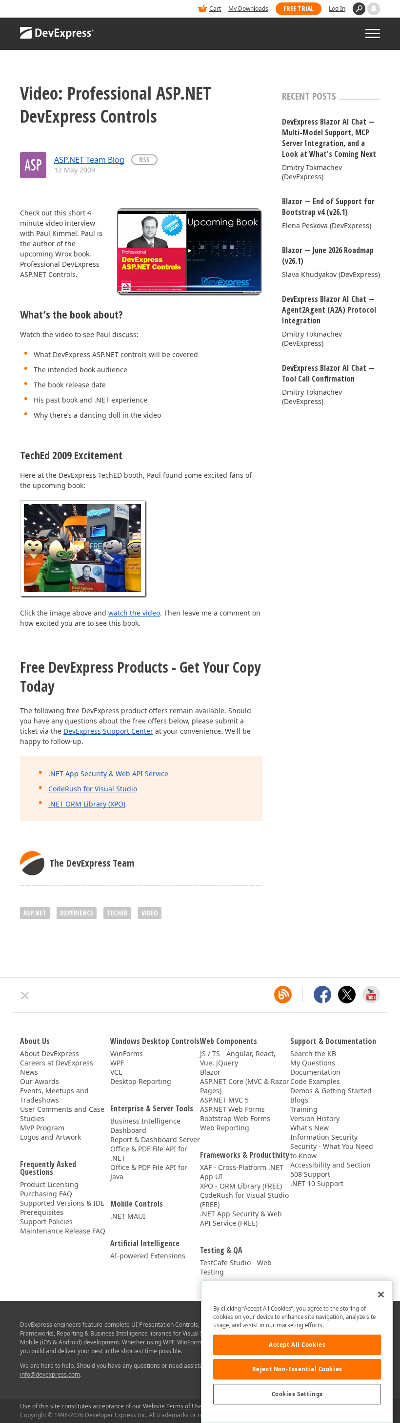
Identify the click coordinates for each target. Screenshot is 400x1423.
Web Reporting (224, 1127)
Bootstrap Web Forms (235, 1118)
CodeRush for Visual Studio (92, 788)
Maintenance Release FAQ (62, 1230)
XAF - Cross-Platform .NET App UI (241, 1172)
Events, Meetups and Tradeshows (54, 1095)
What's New (309, 1127)
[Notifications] (373, 8)
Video (149, 912)
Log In (337, 8)
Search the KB (313, 1053)
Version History (315, 1118)
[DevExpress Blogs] (283, 994)
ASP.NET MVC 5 (224, 1099)
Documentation (315, 1072)
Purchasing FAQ (46, 1193)
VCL (116, 1072)
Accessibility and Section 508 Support (330, 1169)
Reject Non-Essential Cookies (297, 1369)
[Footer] (25, 995)
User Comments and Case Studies (62, 1113)
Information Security (324, 1137)
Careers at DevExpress (56, 1062)
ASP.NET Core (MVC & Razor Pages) (244, 1086)
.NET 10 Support (316, 1183)
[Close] (381, 1294)
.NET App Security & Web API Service (108, 773)
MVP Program (42, 1127)
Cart (215, 8)
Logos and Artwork (50, 1137)
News (29, 1072)
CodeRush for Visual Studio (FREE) (244, 1199)
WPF (117, 1062)
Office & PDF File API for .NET (148, 1153)
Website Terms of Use (172, 1406)
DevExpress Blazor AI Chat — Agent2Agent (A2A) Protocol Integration (329, 310)
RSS (144, 159)
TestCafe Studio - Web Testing (236, 1267)
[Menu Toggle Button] (372, 33)
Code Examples (315, 1081)
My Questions (312, 1062)
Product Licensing (49, 1184)
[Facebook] (322, 994)
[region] (297, 1351)
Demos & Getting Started (331, 1090)
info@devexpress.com (50, 1374)
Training (304, 1109)
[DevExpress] (50, 9)
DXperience (76, 912)
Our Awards (39, 1081)
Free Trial (298, 8)
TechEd (117, 912)
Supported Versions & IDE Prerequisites (62, 1207)
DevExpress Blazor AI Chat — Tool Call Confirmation (328, 373)
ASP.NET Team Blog (89, 159)
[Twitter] (347, 994)
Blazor (210, 1072)
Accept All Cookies (297, 1344)
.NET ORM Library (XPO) (86, 803)
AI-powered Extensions (147, 1255)
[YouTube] (371, 994)
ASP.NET (34, 912)
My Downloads (248, 8)
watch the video (134, 612)
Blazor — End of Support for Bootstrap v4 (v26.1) (328, 206)
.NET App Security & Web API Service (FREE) (241, 1218)
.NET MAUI (127, 1216)
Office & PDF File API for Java (148, 1172)
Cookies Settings (297, 1394)
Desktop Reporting (140, 1081)
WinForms (126, 1053)
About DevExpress (49, 1053)
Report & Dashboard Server (155, 1139)
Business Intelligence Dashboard (145, 1125)
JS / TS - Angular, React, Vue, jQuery (238, 1058)
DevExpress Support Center (108, 731)
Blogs (299, 1099)
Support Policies (46, 1221)
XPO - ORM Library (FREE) (241, 1185)
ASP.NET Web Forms (232, 1109)
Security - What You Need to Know (331, 1151)
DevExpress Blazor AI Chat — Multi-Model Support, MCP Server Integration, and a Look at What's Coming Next (329, 137)
